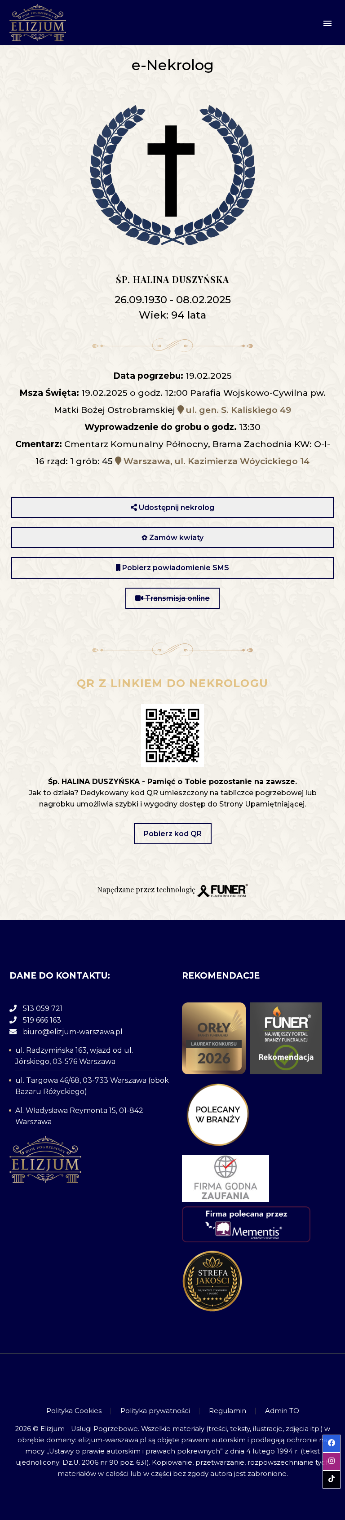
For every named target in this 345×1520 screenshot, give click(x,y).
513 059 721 (43, 1008)
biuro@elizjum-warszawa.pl (73, 1032)
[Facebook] (160, 1378)
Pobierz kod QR (173, 833)
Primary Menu (327, 23)
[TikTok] (184, 1378)
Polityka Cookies (74, 1411)
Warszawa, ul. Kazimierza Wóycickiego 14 (215, 461)
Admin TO (282, 1411)
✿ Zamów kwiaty (172, 537)
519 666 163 (42, 1020)
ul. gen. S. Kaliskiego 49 (237, 410)
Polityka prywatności (155, 1411)
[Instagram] (172, 1378)
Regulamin (227, 1411)
